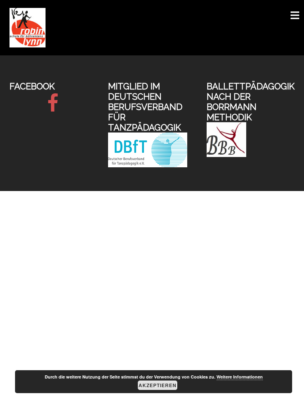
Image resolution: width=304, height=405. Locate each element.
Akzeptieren (158, 385)
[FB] (53, 108)
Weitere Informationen (240, 377)
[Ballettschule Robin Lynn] (28, 27)
